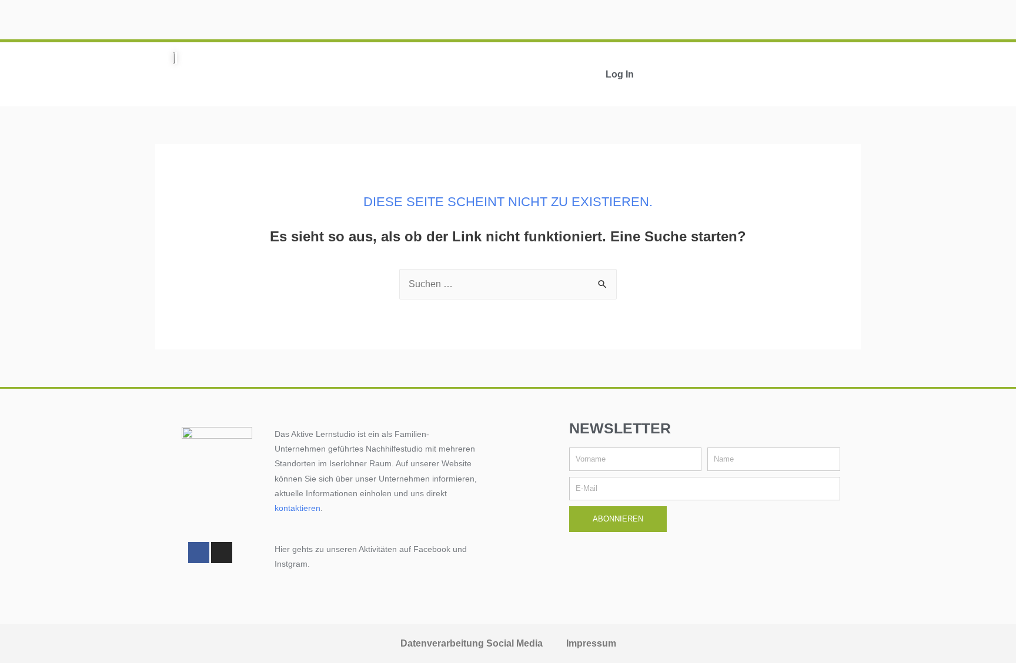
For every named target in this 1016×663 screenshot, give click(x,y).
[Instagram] (221, 552)
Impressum (591, 643)
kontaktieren (297, 508)
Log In (620, 74)
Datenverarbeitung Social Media (471, 643)
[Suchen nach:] (508, 284)
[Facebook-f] (198, 552)
